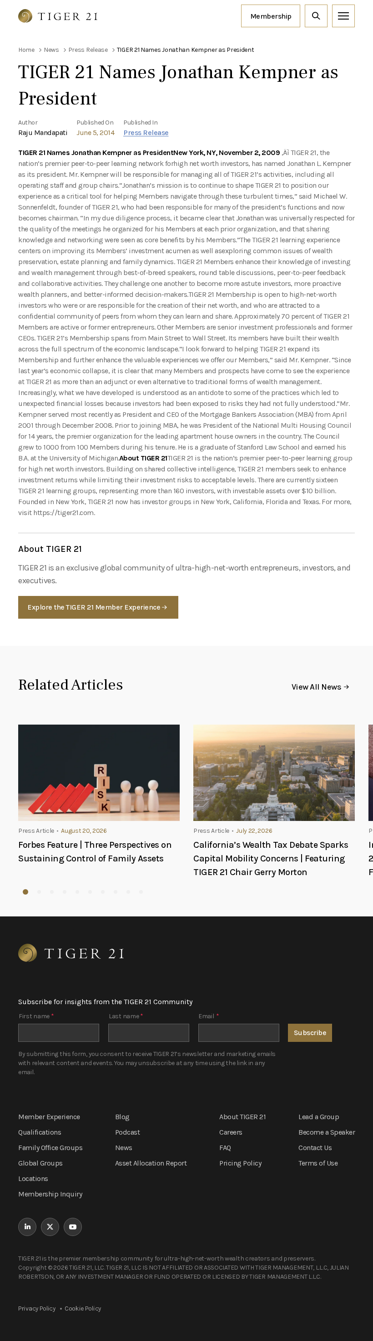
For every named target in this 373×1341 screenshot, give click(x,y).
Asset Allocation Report (151, 1163)
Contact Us (315, 1147)
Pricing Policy (240, 1163)
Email (208, 1016)
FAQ (225, 1147)
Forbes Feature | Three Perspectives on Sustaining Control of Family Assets (94, 852)
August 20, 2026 (84, 831)
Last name (126, 1016)
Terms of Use (318, 1163)
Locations (33, 1178)
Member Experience (49, 1116)
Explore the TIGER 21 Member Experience (93, 607)
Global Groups (40, 1163)
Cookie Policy (83, 1308)
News (123, 1147)
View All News (317, 687)
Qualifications (39, 1132)
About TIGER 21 (242, 1116)
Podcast (127, 1132)
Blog (122, 1116)
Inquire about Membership (270, 16)
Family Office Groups (50, 1147)
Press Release (146, 132)
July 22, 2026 (254, 831)
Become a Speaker (326, 1132)
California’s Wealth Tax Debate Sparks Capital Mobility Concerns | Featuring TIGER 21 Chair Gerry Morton (270, 858)
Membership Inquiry (50, 1194)
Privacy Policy (36, 1308)
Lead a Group (318, 1116)
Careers (230, 1132)
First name (36, 1016)
